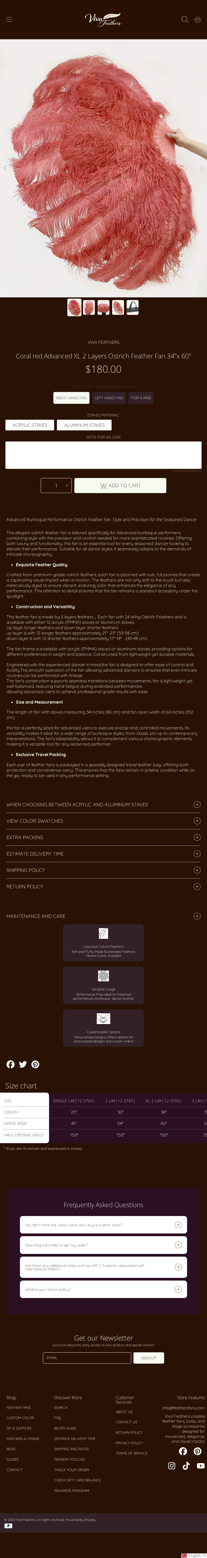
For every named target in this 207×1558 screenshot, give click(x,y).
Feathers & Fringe (22, 1438)
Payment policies (69, 1459)
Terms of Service (131, 1453)
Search (60, 1407)
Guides (12, 1459)
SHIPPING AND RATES (71, 1449)
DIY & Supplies (18, 1428)
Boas (10, 1449)
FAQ (57, 1418)
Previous (5, 168)
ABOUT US (124, 1412)
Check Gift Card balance (77, 1480)
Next (201, 168)
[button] (9, 20)
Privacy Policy (129, 1443)
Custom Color (20, 1418)
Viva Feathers (103, 342)
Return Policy (129, 1432)
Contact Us (126, 1422)
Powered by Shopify (80, 1520)
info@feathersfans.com (183, 1407)
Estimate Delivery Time (74, 1438)
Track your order (71, 1470)
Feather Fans (18, 1407)
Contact (14, 1470)
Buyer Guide (65, 1428)
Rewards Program (71, 1490)
